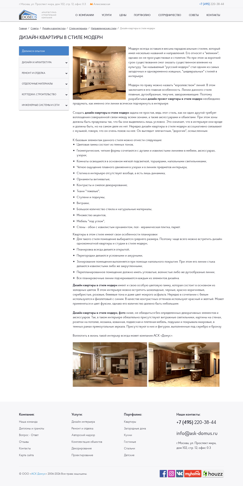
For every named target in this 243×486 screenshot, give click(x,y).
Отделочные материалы (37, 83)
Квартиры (130, 422)
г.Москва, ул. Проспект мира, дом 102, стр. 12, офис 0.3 (52, 4)
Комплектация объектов (87, 442)
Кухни (128, 435)
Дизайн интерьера (83, 422)
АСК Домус (38, 473)
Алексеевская (101, 4)
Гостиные (130, 442)
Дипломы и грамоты (31, 428)
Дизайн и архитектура (37, 62)
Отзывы (24, 442)
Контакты (25, 448)
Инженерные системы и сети (40, 105)
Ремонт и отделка (33, 73)
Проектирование (82, 455)
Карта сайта (26, 455)
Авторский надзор (83, 435)
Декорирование (82, 448)
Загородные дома (135, 428)
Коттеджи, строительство (39, 94)
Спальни (129, 448)
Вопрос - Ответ (29, 435)
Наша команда (28, 422)
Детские (129, 455)
